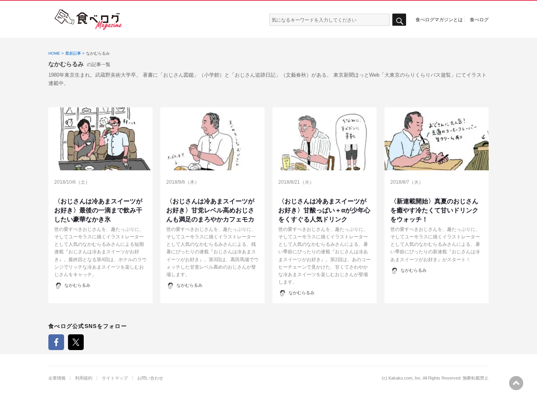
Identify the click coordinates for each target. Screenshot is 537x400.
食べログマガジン (88, 19)
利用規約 (83, 378)
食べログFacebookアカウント (56, 342)
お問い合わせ (150, 378)
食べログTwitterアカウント (76, 342)
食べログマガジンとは (439, 19)
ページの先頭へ (516, 383)
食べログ (479, 19)
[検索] (399, 20)
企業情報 (57, 378)
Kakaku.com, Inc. (405, 378)
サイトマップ (115, 378)
